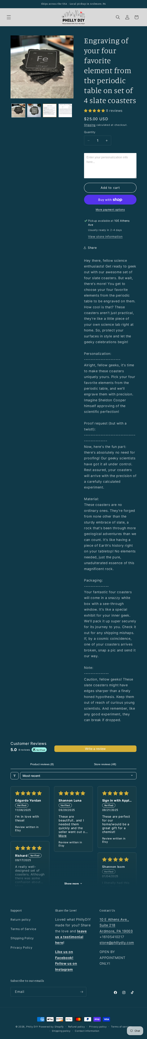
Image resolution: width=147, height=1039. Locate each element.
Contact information (87, 1030)
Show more (71, 883)
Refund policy (76, 1026)
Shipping (90, 124)
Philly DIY (32, 1026)
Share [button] (92, 248)
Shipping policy (61, 1030)
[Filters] (15, 775)
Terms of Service (23, 929)
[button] (8, 17)
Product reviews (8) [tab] (42, 764)
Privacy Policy (21, 947)
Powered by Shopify (51, 1026)
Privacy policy (98, 1026)
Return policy (21, 919)
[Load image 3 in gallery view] (49, 110)
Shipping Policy (22, 938)
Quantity (90, 132)
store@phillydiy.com (117, 943)
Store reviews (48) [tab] (105, 764)
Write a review (95, 749)
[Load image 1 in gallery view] (18, 110)
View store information (105, 236)
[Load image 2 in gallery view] (34, 110)
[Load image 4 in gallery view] (65, 110)
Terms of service (121, 1026)
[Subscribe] (81, 992)
